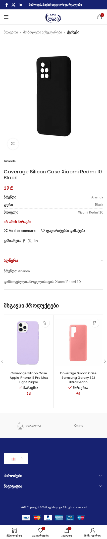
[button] (45, 323)
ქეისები (73, 32)
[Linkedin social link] (20, 4)
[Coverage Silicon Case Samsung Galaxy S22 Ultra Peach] (78, 342)
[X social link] (13, 4)
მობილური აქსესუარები (42, 32)
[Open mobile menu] (6, 17)
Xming (78, 425)
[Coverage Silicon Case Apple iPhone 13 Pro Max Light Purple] (28, 342)
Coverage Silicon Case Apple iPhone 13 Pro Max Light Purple (29, 377)
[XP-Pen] (29, 425)
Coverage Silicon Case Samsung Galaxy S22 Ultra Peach (78, 377)
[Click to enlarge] (13, 144)
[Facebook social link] (7, 4)
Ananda (10, 161)
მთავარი (11, 32)
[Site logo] (53, 16)
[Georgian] (15, 458)
